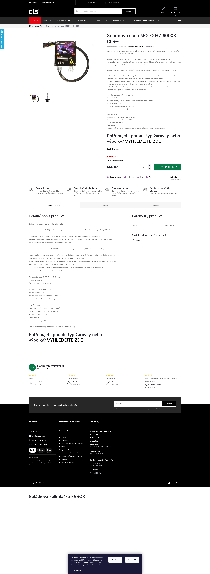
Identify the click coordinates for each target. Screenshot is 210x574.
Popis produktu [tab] (54, 205)
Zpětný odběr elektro (68, 450)
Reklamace (65, 440)
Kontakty (64, 459)
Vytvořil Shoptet (176, 483)
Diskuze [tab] (156, 205)
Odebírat (169, 403)
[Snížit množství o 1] (149, 168)
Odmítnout (115, 559)
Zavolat (32, 450)
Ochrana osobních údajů (69, 453)
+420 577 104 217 (39, 440)
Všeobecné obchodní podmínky (72, 443)
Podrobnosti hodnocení (135, 47)
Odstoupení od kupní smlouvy (71, 456)
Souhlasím (132, 559)
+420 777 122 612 (39, 444)
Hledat (128, 11)
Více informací (99, 565)
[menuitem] (35, 20)
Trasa (49, 450)
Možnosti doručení (116, 161)
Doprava (64, 434)
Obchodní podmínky (47, 3)
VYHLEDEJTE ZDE (143, 141)
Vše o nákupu (33, 3)
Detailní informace (113, 149)
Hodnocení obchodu (68, 462)
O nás (63, 447)
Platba (63, 437)
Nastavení (77, 570)
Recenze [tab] (105, 205)
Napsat (41, 450)
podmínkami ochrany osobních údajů (147, 409)
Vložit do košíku (169, 167)
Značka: (174, 177)
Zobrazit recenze (52, 369)
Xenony (138, 240)
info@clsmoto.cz (38, 436)
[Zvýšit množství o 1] (149, 165)
